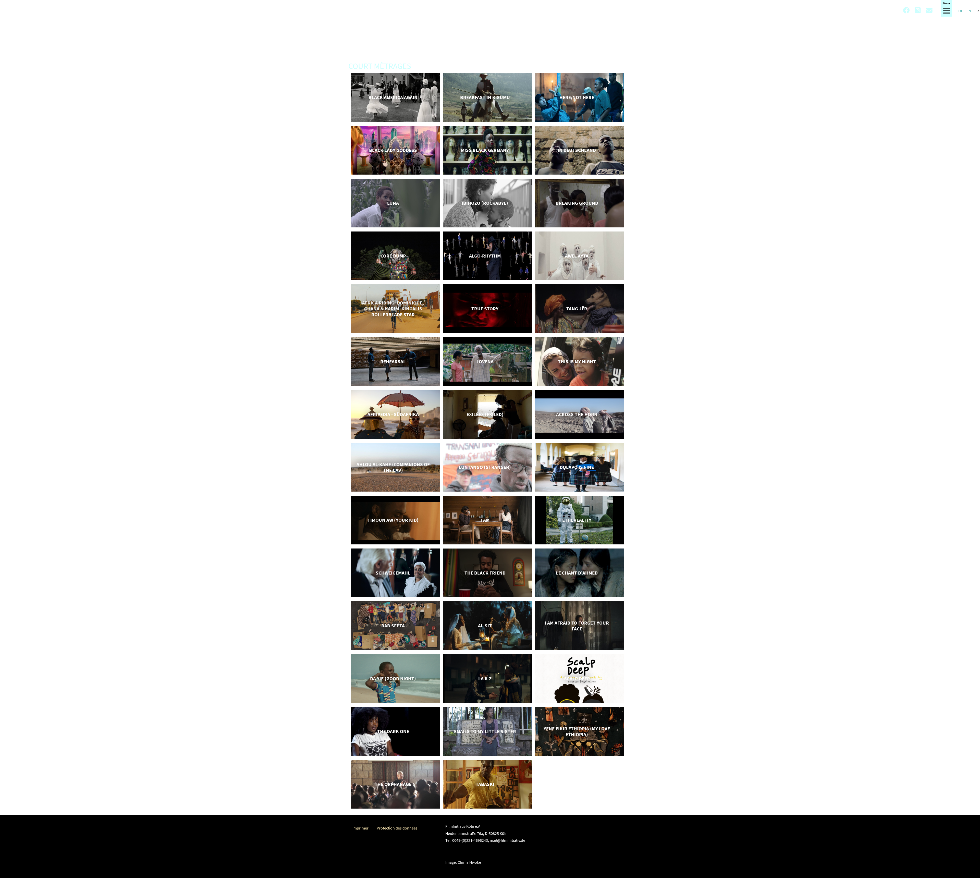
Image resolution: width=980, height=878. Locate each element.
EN (969, 10)
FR (976, 10)
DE (961, 10)
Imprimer (360, 828)
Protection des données (397, 828)
